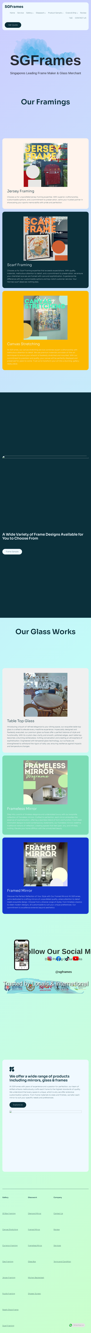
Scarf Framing (8, 1326)
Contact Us (58, 1213)
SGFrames (14, 6)
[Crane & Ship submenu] (77, 12)
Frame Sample (12, 552)
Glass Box (32, 1261)
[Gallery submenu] (32, 12)
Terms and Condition (62, 1261)
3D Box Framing (8, 1213)
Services (57, 1245)
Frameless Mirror (35, 1245)
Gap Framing (7, 1261)
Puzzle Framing (8, 1294)
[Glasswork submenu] (45, 12)
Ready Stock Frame (10, 1310)
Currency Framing (9, 1245)
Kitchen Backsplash (36, 1277)
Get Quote (13, 25)
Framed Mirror (34, 1229)
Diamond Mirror (34, 1213)
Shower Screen (34, 1294)
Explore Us (18, 1105)
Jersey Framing (8, 1277)
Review (57, 1229)
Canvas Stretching (10, 1229)
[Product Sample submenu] (62, 12)
